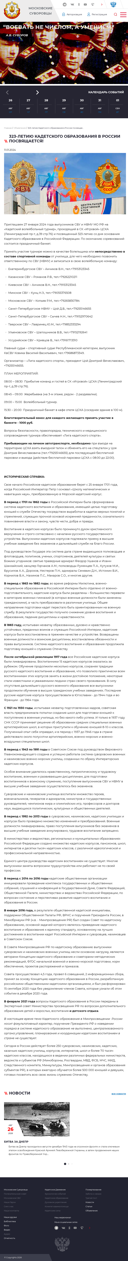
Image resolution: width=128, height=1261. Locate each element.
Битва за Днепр (16, 1141)
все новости (119, 1093)
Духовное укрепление (55, 1202)
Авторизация (74, 14)
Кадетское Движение (55, 1190)
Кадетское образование (56, 1198)
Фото (6, 1226)
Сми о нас (9, 1206)
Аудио (7, 1234)
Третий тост (91, 1198)
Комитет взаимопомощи (57, 1206)
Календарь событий (106, 92)
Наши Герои (10, 1202)
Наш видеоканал (62, 1217)
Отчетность (9, 1238)
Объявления (92, 1211)
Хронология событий (55, 1194)
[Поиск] (115, 14)
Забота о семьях (93, 1194)
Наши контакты (11, 1211)
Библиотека (10, 1221)
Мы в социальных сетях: (66, 1222)
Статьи (89, 1206)
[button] (102, 4)
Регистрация (99, 14)
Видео (7, 1230)
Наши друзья (10, 1217)
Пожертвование (93, 1190)
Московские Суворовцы (40, 10)
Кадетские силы (52, 1211)
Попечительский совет (15, 1194)
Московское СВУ (12, 1198)
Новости (90, 1202)
